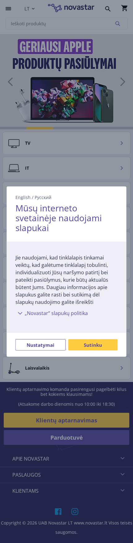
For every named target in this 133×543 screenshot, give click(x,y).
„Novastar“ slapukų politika (56, 313)
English (23, 197)
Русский (43, 197)
